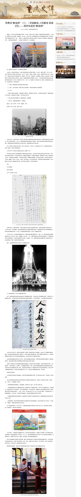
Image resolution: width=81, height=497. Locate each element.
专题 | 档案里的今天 (61, 77)
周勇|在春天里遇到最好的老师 (63, 57)
